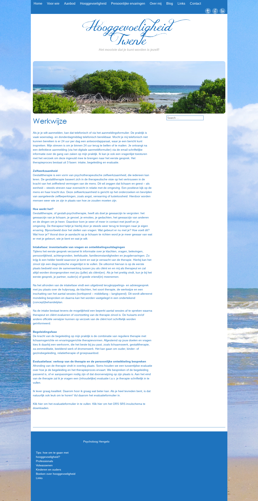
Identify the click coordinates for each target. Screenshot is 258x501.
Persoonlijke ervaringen (128, 3)
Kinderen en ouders (48, 469)
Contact (195, 3)
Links (181, 3)
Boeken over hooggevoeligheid (55, 473)
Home (38, 3)
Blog (169, 3)
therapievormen (92, 340)
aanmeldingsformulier (115, 132)
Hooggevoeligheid (93, 3)
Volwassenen (44, 465)
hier (40, 403)
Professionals (44, 461)
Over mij (156, 3)
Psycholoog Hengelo (96, 441)
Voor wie (53, 3)
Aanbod (69, 3)
